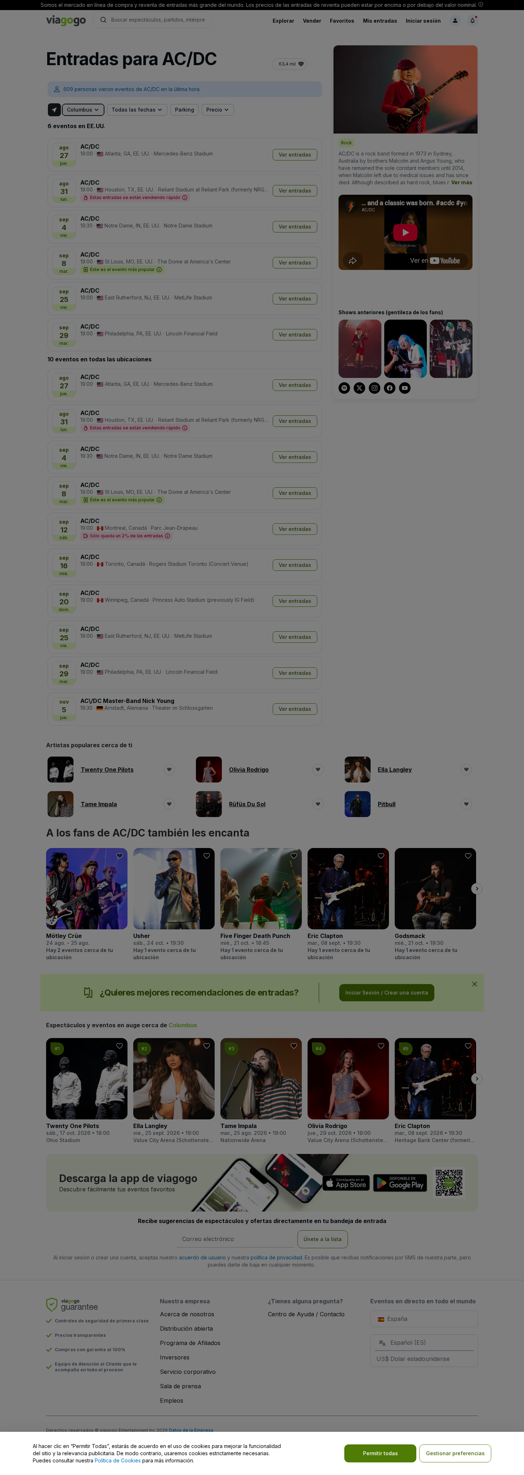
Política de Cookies (118, 1460)
